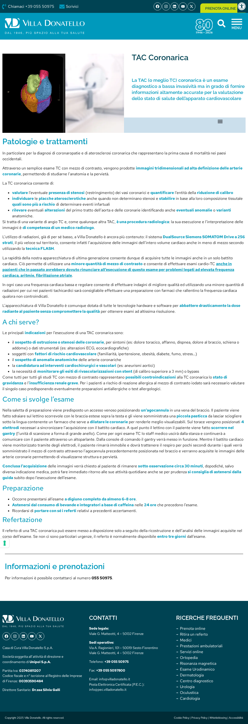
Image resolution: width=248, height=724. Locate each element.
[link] (242, 6)
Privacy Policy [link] (199, 717)
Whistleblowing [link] (218, 717)
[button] (220, 122)
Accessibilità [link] (236, 717)
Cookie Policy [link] (181, 717)
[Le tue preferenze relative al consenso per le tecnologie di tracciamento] (4, 543)
